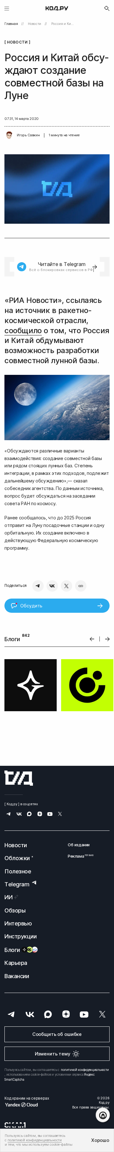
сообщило (22, 330)
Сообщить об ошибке (57, 1034)
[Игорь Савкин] (9, 135)
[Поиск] (107, 8)
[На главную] (57, 8)
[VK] (52, 586)
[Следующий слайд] (107, 639)
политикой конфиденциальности (85, 1070)
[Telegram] (38, 586)
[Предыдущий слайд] (92, 639)
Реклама (79, 856)
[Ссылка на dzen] (39, 815)
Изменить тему (52, 1054)
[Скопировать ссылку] (80, 586)
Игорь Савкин (28, 135)
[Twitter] (66, 586)
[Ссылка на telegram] (8, 815)
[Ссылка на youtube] (50, 815)
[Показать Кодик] (103, 1115)
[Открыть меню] (7, 8)
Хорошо (100, 1140)
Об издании (79, 845)
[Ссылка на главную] (18, 778)
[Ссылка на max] (29, 815)
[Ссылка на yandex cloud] (26, 1104)
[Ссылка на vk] (19, 815)
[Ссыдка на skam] (15, 1125)
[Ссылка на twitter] (60, 815)
